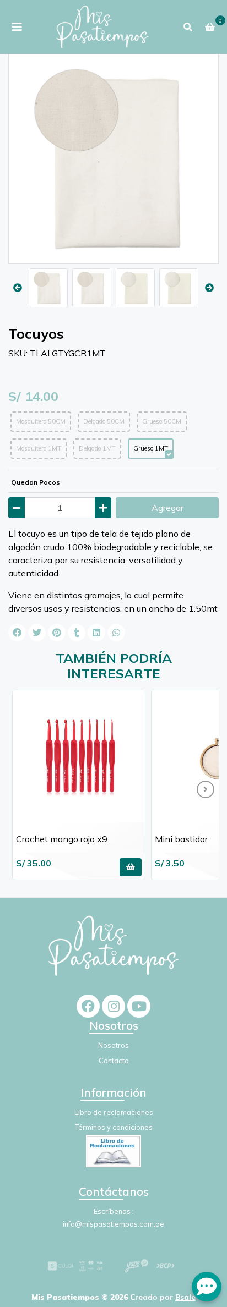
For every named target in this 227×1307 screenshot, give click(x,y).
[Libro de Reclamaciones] (113, 1150)
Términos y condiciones (114, 1127)
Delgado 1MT (97, 448)
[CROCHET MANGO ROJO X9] (79, 756)
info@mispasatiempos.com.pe (113, 1224)
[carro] (210, 27)
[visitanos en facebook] (88, 1006)
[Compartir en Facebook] (17, 632)
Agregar (167, 507)
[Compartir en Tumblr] (76, 632)
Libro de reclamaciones (113, 1112)
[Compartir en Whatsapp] (116, 632)
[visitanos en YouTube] (138, 1006)
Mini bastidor (181, 838)
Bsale (185, 1296)
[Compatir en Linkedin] (96, 632)
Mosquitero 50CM (41, 421)
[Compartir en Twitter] (37, 632)
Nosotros (113, 1045)
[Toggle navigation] (17, 27)
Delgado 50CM (104, 421)
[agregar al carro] (131, 867)
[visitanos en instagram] (113, 1006)
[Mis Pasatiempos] (102, 27)
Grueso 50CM (161, 421)
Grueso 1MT (150, 448)
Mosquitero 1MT (38, 448)
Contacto (114, 1060)
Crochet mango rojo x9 (61, 838)
